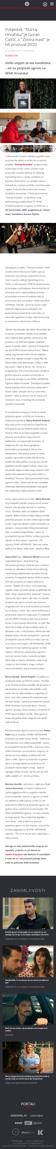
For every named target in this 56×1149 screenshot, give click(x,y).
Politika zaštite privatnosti (28, 1143)
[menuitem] (45, 4)
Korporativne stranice (41, 1146)
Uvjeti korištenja (35, 1141)
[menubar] (45, 4)
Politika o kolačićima (14, 1146)
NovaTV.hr (29, 4)
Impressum (17, 1141)
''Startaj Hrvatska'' (24, 164)
